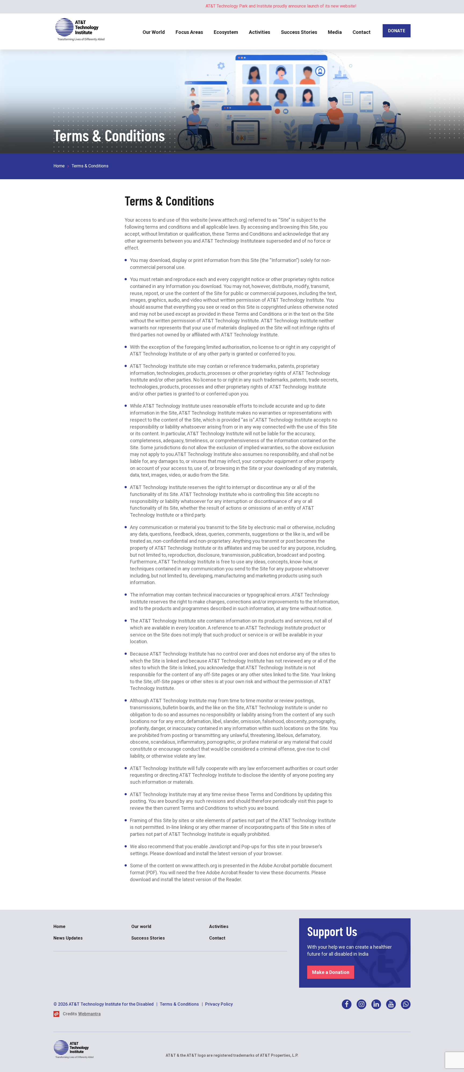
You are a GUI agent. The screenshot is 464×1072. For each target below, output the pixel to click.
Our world (141, 926)
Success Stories (299, 32)
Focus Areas (189, 32)
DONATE (396, 30)
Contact (362, 32)
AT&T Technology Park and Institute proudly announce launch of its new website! (260, 6)
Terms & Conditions (179, 1004)
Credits (82, 1013)
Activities (259, 32)
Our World (154, 32)
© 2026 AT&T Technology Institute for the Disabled (103, 1004)
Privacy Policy (219, 1004)
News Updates (68, 938)
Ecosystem (226, 32)
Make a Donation (330, 972)
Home (59, 165)
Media (335, 32)
